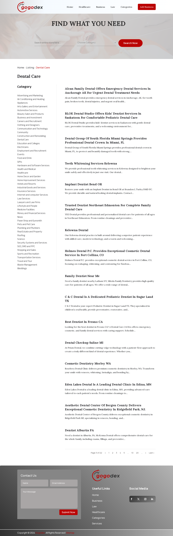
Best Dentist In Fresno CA (84, 322)
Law (113, 7)
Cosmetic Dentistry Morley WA (88, 363)
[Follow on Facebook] (131, 499)
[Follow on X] (138, 499)
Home (70, 7)
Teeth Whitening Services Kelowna (91, 163)
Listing (30, 67)
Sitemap (70, 532)
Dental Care (43, 67)
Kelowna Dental (76, 230)
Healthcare (84, 7)
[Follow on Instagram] (145, 499)
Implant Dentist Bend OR (83, 184)
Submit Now (68, 512)
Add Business (147, 7)
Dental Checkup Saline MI (84, 342)
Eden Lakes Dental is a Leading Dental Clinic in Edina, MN (108, 384)
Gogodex (40, 532)
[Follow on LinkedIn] (152, 499)
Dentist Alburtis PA (79, 430)
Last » (151, 452)
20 (137, 452)
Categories (126, 7)
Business (100, 7)
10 (132, 452)
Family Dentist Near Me (82, 276)
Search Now (130, 43)
